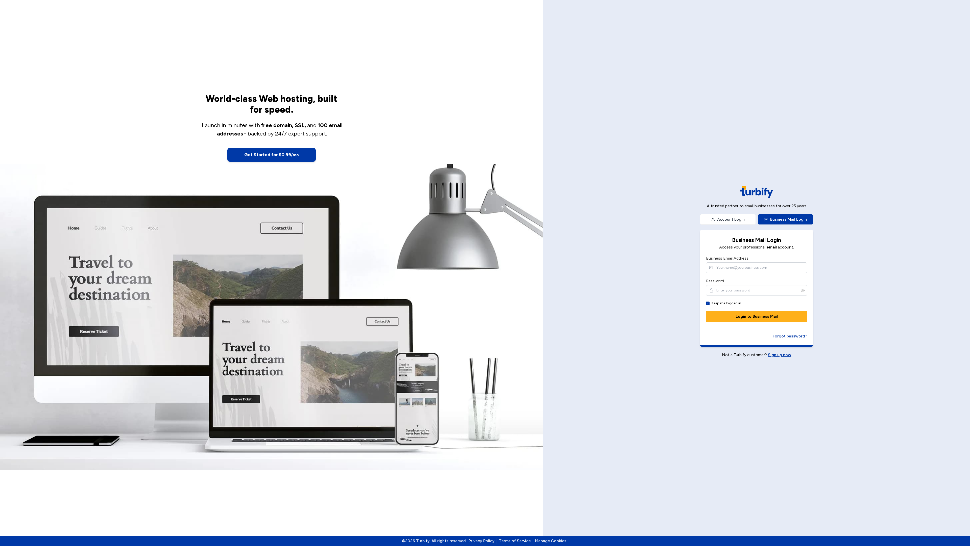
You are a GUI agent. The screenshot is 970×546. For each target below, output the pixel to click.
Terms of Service (515, 540)
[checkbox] (708, 303)
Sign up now (779, 354)
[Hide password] (803, 290)
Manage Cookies (550, 540)
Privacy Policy (482, 540)
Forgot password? (790, 336)
